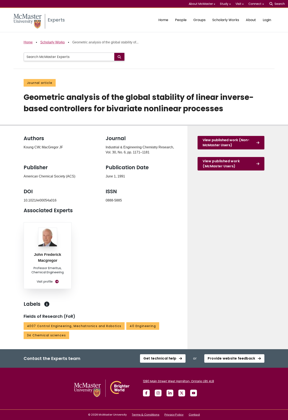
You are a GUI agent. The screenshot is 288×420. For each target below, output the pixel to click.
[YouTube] (193, 393)
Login (267, 19)
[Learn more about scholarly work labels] (46, 304)
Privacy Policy (174, 415)
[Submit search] (119, 57)
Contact (194, 415)
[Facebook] (146, 393)
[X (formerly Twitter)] (181, 393)
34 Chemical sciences (46, 335)
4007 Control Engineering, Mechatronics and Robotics (74, 326)
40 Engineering (143, 326)
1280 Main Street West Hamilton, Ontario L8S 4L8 (178, 381)
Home (163, 19)
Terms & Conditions (145, 415)
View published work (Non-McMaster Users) (226, 143)
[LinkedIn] (170, 393)
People (181, 19)
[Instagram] (158, 393)
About (251, 19)
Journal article (39, 83)
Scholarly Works (225, 19)
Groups (199, 19)
